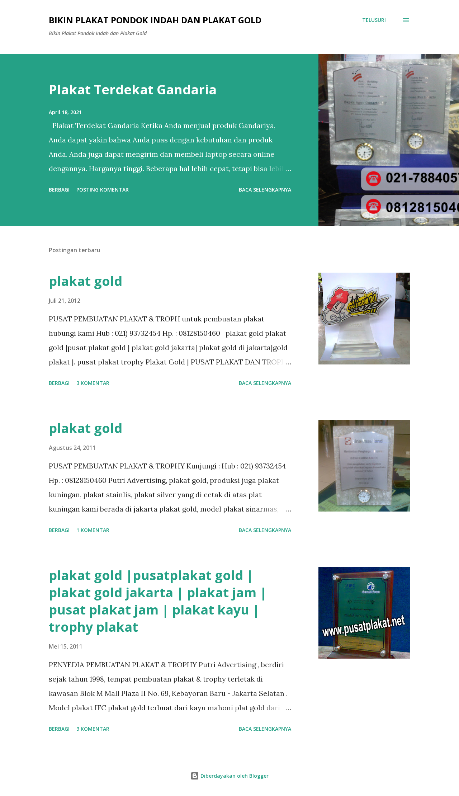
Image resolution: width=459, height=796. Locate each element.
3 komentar (92, 383)
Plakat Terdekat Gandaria (133, 89)
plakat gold (85, 281)
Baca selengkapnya (265, 189)
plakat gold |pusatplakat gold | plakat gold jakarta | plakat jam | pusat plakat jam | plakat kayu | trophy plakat (158, 601)
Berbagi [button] (59, 189)
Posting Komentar (102, 189)
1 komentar (92, 530)
